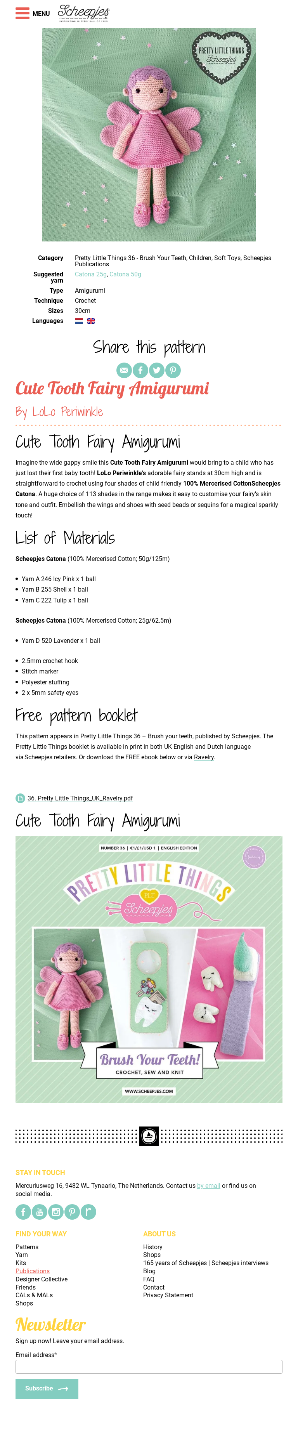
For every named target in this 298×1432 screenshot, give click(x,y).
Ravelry (204, 757)
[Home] (84, 14)
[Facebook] (23, 1212)
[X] (157, 370)
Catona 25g (91, 274)
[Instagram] (56, 1212)
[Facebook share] (140, 370)
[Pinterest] (173, 370)
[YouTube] (39, 1212)
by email (208, 1185)
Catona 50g (125, 274)
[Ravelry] (88, 1212)
